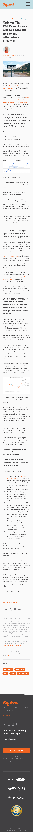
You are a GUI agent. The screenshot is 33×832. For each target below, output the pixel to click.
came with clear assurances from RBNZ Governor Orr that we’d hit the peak (16, 100)
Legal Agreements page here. (12, 645)
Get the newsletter (16, 750)
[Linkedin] (15, 609)
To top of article (11, 602)
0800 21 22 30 (9, 710)
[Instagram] (17, 724)
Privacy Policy (9, 830)
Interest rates (20, 669)
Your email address (9, 739)
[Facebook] (10, 609)
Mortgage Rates (23, 673)
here (8, 655)
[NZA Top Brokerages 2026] (16, 810)
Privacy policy (6, 715)
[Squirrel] (8, 5)
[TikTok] (13, 724)
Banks (12, 673)
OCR (5, 673)
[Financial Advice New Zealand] (16, 779)
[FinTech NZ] (16, 797)
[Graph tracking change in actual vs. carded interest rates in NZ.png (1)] (16, 385)
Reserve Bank (8, 669)
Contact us (6, 719)
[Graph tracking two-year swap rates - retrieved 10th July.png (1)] (16, 166)
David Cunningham (9, 55)
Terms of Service (19, 830)
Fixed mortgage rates (10, 256)
